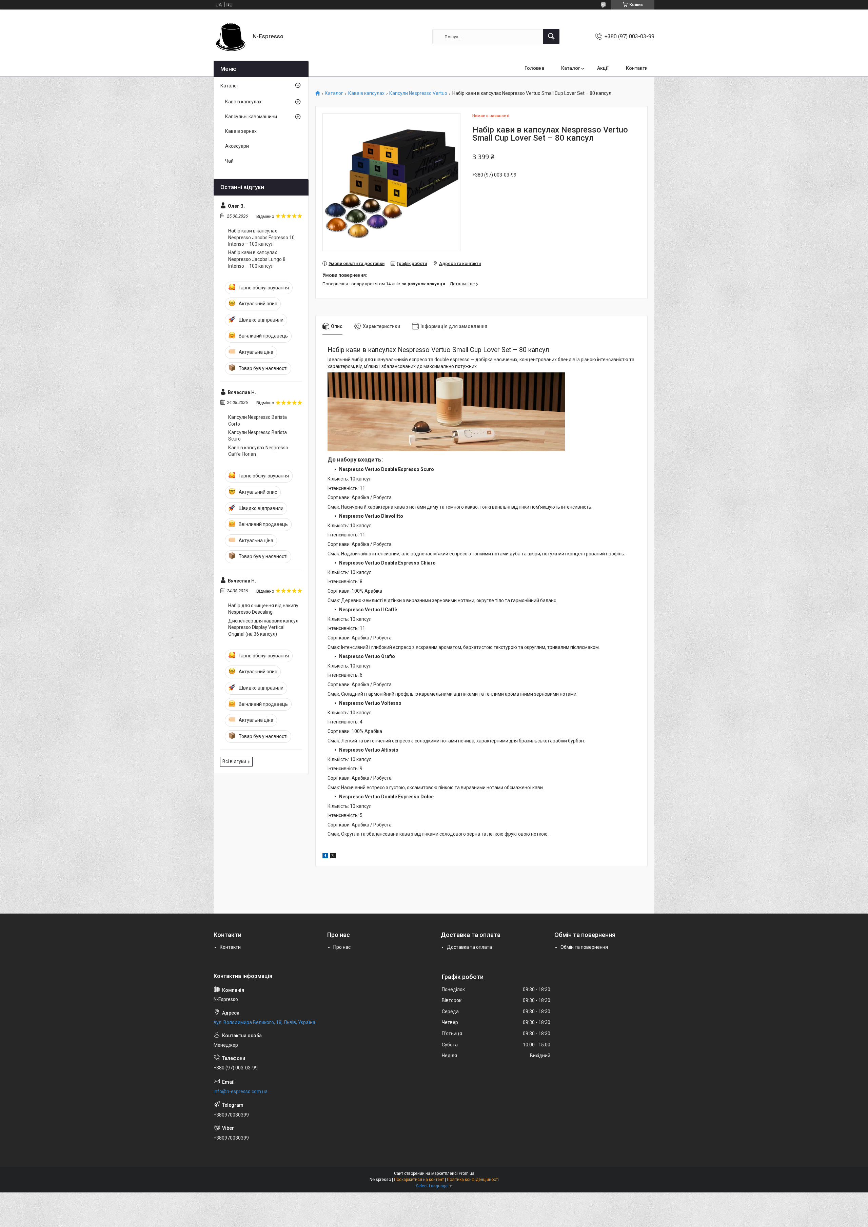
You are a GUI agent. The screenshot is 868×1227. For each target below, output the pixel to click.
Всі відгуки (234, 761)
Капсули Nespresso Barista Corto (257, 420)
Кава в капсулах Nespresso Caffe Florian (258, 451)
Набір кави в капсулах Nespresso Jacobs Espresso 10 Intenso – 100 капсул (261, 237)
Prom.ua (466, 1173)
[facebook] (325, 856)
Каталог (570, 68)
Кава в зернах (241, 131)
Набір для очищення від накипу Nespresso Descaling (263, 609)
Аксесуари (237, 146)
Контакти (637, 68)
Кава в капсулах (366, 93)
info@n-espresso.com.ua (241, 1091)
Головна (534, 68)
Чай (229, 161)
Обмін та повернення (584, 947)
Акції (603, 68)
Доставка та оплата (469, 947)
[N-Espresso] (231, 37)
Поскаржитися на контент (419, 1179)
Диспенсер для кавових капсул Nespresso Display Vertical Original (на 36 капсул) (263, 627)
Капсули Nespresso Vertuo (418, 93)
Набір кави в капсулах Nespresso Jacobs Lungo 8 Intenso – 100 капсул (256, 259)
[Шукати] (551, 36)
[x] (333, 856)
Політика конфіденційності (473, 1179)
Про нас (342, 947)
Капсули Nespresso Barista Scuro (257, 436)
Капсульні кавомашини (251, 116)
